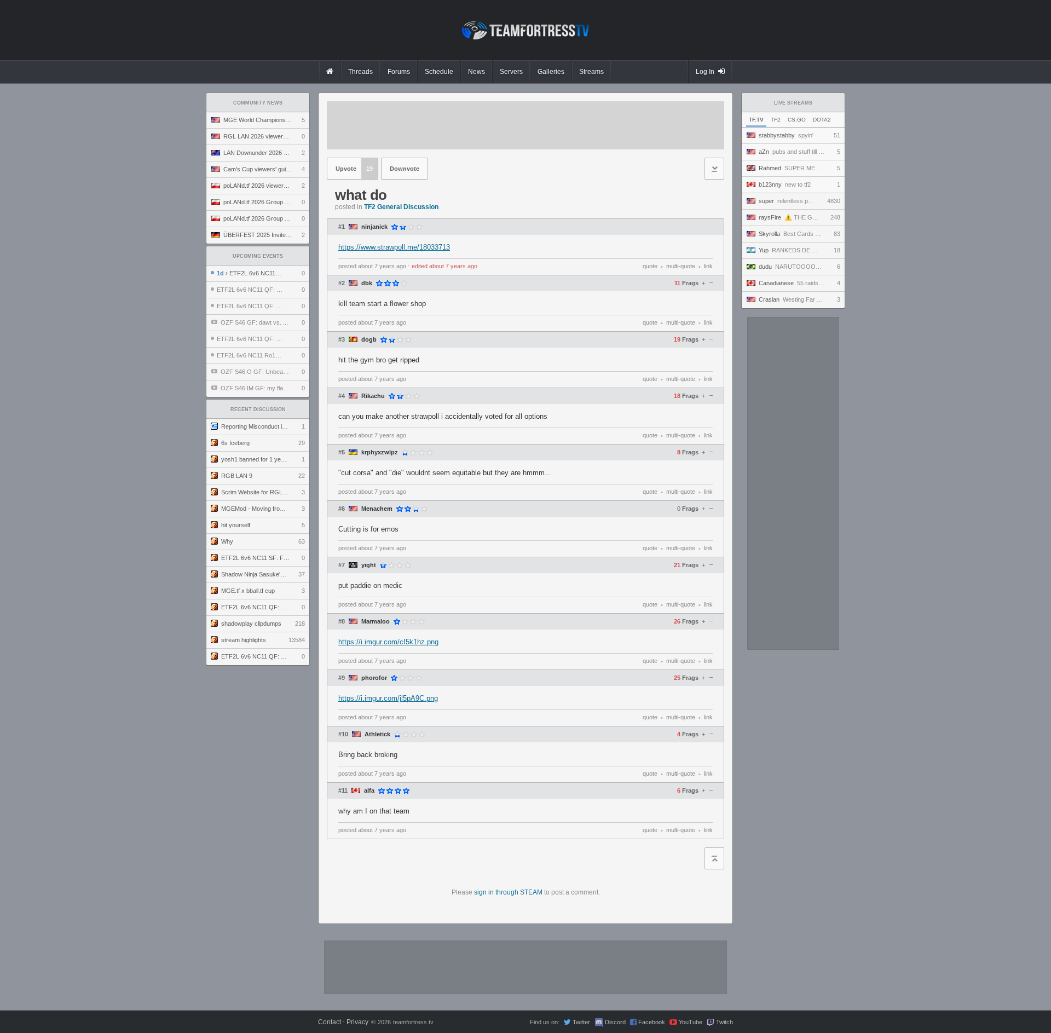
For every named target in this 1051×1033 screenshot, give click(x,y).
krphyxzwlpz (379, 452)
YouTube (690, 1022)
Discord (615, 1022)
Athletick (377, 734)
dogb (369, 340)
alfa (369, 791)
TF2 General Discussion (401, 207)
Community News (257, 103)
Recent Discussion (258, 409)
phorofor (374, 678)
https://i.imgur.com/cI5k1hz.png (388, 642)
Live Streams (793, 103)
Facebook (651, 1022)
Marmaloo (375, 622)
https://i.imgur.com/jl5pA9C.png (388, 698)
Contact (329, 1022)
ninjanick (374, 227)
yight (368, 565)
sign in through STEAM (508, 892)
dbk (366, 283)
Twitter (581, 1022)
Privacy (357, 1022)
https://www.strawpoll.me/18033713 (394, 247)
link (708, 266)
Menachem (376, 509)
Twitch (724, 1022)
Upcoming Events (258, 256)
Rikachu (373, 396)
